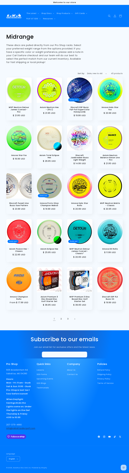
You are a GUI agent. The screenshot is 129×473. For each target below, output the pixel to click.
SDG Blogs (41, 383)
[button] (32, 13)
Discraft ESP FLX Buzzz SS (110, 298)
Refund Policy (103, 370)
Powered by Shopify (39, 468)
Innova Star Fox (19, 155)
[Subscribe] (84, 354)
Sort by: (81, 73)
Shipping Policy (104, 374)
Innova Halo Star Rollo (79, 204)
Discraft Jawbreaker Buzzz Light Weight (80, 157)
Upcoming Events (45, 379)
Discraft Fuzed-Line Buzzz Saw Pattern (19, 204)
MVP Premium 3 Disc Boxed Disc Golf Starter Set (80, 299)
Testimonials (43, 387)
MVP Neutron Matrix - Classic (110, 204)
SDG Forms (42, 374)
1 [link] (54, 318)
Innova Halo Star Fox (110, 108)
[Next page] (74, 319)
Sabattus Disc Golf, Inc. (22, 468)
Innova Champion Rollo (19, 298)
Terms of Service (105, 383)
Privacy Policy (103, 379)
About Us (71, 370)
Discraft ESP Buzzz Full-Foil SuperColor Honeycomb (80, 109)
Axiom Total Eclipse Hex (49, 156)
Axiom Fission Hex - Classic (19, 250)
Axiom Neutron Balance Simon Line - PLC (110, 157)
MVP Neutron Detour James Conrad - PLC (19, 109)
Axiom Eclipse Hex (49, 249)
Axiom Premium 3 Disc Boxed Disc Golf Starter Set (49, 299)
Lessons (40, 370)
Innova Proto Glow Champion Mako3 (49, 204)
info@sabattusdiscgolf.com (20, 428)
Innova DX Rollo (110, 249)
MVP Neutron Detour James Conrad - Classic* (80, 251)
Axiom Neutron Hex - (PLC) (49, 108)
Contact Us (72, 374)
